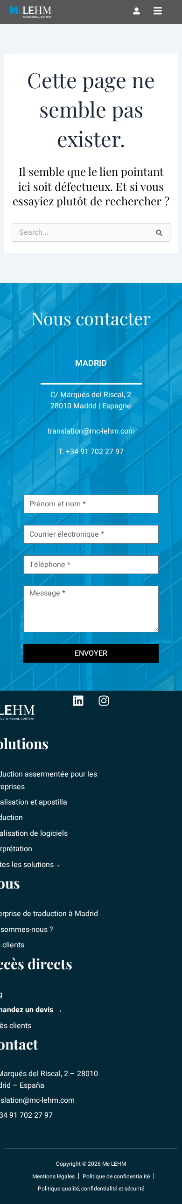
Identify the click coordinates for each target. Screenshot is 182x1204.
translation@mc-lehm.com (91, 431)
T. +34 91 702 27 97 (91, 451)
